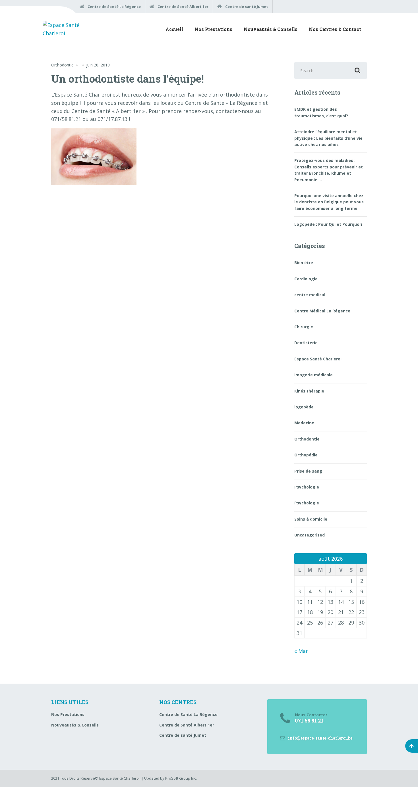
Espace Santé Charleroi (318, 359)
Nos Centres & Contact (335, 29)
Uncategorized (309, 535)
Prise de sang (308, 471)
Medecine (304, 422)
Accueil (174, 29)
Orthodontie (62, 65)
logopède (304, 407)
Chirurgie (303, 326)
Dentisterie (306, 342)
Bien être (303, 262)
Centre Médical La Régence (322, 311)
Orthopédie (306, 455)
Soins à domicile (310, 519)
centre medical (309, 294)
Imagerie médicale (313, 374)
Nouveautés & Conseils (270, 29)
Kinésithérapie (309, 391)
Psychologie (306, 487)
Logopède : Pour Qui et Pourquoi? (328, 224)
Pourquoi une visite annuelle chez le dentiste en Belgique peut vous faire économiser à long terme (329, 202)
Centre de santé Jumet (182, 735)
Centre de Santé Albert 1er (186, 725)
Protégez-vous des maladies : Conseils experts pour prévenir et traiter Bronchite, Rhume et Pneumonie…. (328, 170)
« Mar (301, 651)
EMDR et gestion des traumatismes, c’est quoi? (321, 112)
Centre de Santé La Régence (188, 714)
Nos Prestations (213, 29)
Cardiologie (306, 278)
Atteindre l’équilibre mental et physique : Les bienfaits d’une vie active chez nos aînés (328, 138)
